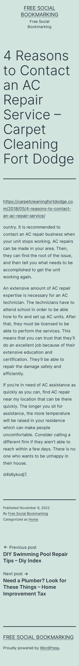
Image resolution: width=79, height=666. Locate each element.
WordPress (49, 648)
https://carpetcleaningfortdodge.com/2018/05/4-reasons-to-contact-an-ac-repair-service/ (38, 208)
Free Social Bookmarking (28, 513)
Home (33, 519)
